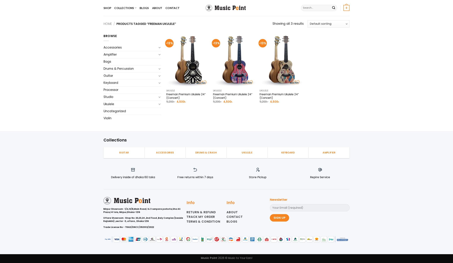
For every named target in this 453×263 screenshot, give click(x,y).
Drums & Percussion (119, 68)
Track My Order (201, 217)
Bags (107, 61)
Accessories (113, 47)
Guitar (108, 76)
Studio (108, 97)
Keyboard (111, 83)
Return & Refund (201, 212)
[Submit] (333, 8)
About (157, 8)
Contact (172, 8)
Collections (124, 8)
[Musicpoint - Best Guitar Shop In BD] (226, 8)
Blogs (144, 8)
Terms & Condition (203, 221)
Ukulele (109, 104)
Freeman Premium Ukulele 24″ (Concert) (185, 96)
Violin (107, 118)
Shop (107, 8)
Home (108, 24)
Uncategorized (115, 111)
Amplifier (110, 54)
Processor (111, 90)
